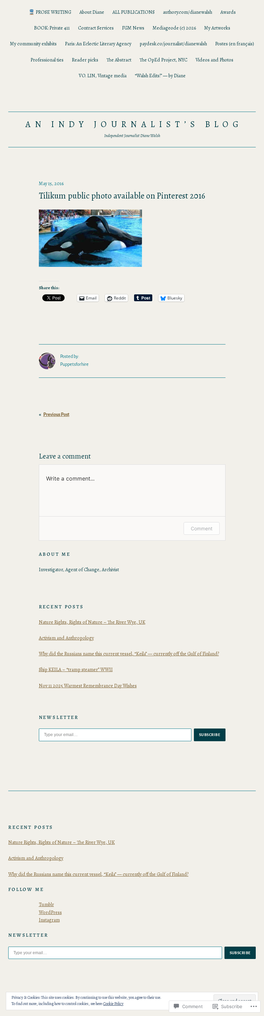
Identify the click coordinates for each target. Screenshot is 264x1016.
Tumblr (46, 904)
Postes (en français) (234, 43)
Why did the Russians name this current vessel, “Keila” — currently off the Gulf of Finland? (129, 653)
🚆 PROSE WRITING (50, 12)
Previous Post (56, 414)
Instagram (49, 919)
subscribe (209, 735)
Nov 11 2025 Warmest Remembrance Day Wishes (88, 685)
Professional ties (47, 59)
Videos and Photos (214, 59)
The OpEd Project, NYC (163, 59)
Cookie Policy (113, 1003)
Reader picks (85, 59)
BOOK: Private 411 (52, 27)
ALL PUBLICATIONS (133, 12)
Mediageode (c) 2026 (174, 27)
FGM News (133, 27)
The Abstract (119, 59)
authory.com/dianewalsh (187, 12)
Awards (228, 12)
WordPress (50, 912)
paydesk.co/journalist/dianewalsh (173, 43)
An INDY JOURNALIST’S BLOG (134, 124)
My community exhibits (33, 43)
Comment (201, 528)
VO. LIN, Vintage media (102, 75)
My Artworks (217, 27)
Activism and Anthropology (66, 637)
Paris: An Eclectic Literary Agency (98, 43)
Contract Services (96, 27)
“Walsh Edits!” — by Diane (160, 75)
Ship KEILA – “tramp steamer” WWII (76, 669)
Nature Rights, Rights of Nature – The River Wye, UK (92, 622)
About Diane (91, 12)
